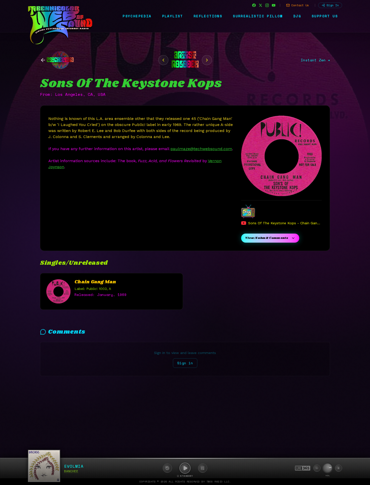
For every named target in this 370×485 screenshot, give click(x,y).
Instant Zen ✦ (315, 60)
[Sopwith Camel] (207, 60)
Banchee (71, 471)
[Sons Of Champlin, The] (163, 60)
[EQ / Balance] (202, 468)
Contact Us (300, 5)
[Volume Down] (316, 468)
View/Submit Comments (266, 238)
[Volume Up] (338, 468)
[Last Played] (167, 468)
